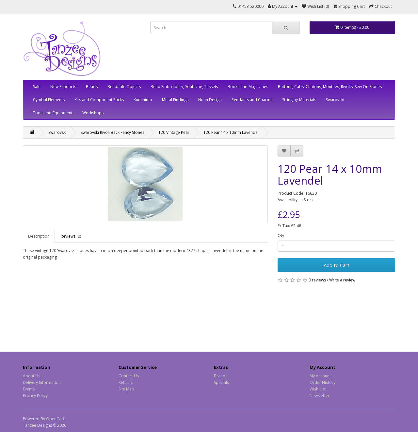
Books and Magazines (248, 86)
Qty (281, 235)
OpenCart (55, 419)
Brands (220, 376)
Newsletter (320, 395)
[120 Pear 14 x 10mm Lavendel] (145, 184)
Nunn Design (210, 99)
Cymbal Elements (49, 99)
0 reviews (317, 280)
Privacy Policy (35, 395)
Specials (221, 382)
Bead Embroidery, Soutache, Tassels (184, 86)
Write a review (342, 280)
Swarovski (335, 99)
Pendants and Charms (252, 99)
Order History (322, 382)
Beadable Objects (124, 86)
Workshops (93, 113)
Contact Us (129, 376)
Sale (36, 86)
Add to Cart (336, 265)
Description (39, 236)
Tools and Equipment (52, 113)
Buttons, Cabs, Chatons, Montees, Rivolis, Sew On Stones (330, 86)
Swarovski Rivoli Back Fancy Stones (112, 132)
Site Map (126, 389)
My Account (320, 376)
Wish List (318, 389)
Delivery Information (42, 382)
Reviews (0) (71, 236)
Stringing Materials (299, 99)
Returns (126, 382)
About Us (31, 376)
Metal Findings (175, 99)
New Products (63, 86)
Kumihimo (143, 99)
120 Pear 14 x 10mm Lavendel (231, 132)
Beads (92, 86)
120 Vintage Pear (173, 132)
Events (29, 389)
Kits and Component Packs (99, 99)
